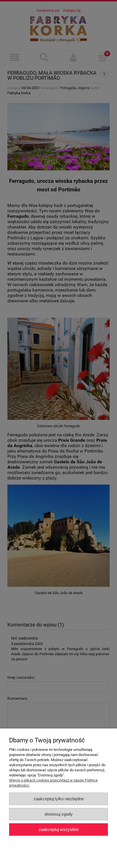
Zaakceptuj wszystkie (59, 829)
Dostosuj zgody (59, 814)
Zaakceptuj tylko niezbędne (59, 798)
